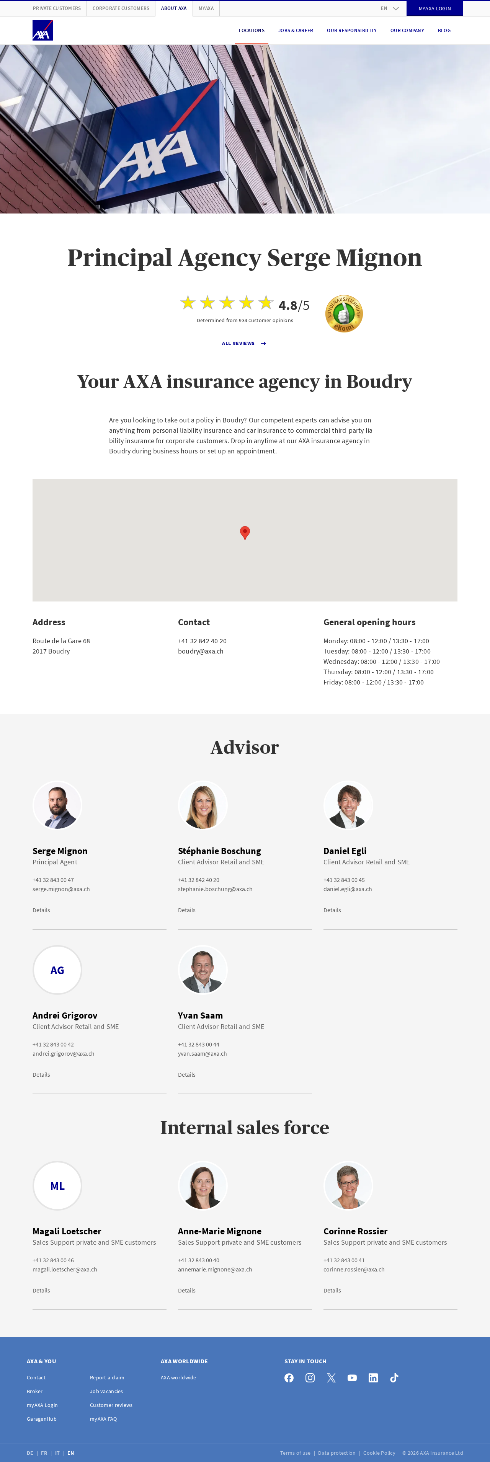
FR (45, 1452)
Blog (444, 30)
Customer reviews (111, 1405)
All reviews (238, 343)
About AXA (173, 8)
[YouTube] (354, 1376)
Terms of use (296, 1452)
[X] (333, 1376)
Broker (35, 1391)
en (384, 8)
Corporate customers (121, 8)
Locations (252, 30)
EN (71, 1452)
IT (58, 1452)
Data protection (337, 1452)
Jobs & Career (295, 30)
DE (31, 1452)
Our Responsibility (352, 30)
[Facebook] (291, 1376)
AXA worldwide (178, 1377)
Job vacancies (106, 1391)
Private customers (57, 8)
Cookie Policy (380, 1452)
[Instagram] (312, 1376)
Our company (407, 30)
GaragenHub (42, 1418)
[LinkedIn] (375, 1376)
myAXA (206, 8)
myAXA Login (42, 1405)
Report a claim (107, 1377)
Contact (36, 1377)
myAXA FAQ (103, 1418)
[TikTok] (396, 1376)
